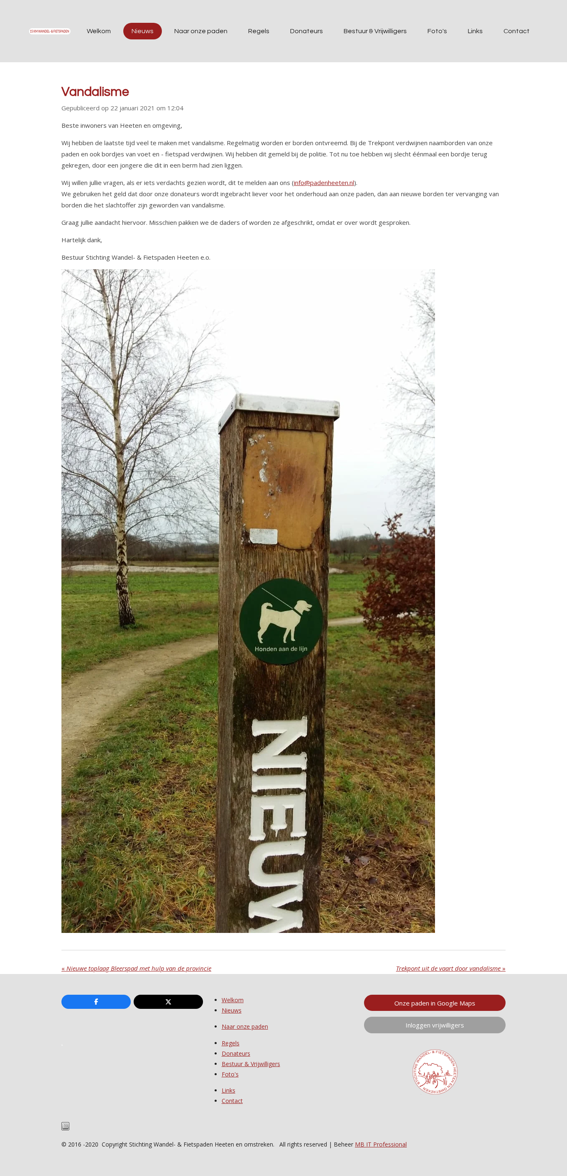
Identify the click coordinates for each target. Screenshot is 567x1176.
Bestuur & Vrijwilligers (251, 1064)
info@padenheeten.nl (324, 182)
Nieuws (232, 1010)
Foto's (230, 1074)
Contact (232, 1101)
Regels (231, 1043)
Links (228, 1090)
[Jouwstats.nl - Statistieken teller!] (65, 1128)
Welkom (233, 1000)
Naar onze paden (245, 1026)
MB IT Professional (381, 1144)
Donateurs (236, 1053)
